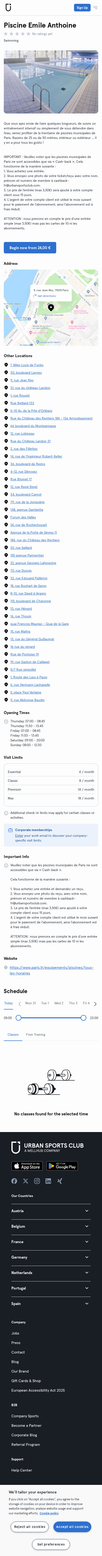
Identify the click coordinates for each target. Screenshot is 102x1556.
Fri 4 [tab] (86, 1003)
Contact (18, 1352)
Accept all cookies (72, 1527)
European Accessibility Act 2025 (38, 1390)
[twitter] (25, 1181)
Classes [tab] (13, 1034)
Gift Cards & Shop (26, 1380)
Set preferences (51, 1544)
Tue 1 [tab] (45, 1003)
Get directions (47, 296)
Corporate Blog (24, 1435)
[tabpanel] (51, 1082)
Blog (15, 1361)
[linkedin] (48, 1181)
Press (15, 1342)
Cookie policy (49, 1513)
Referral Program (25, 1444)
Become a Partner (26, 1425)
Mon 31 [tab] (30, 1003)
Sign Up (82, 7)
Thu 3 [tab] (73, 1003)
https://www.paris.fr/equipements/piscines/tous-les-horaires (52, 970)
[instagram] (37, 1181)
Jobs (15, 1333)
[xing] (60, 1181)
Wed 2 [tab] (58, 1003)
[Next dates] (95, 1004)
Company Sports (25, 1415)
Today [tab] (8, 1003)
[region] (51, 1520)
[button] (51, 1210)
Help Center (21, 1470)
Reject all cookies (29, 1527)
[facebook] (14, 1181)
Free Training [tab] (35, 1034)
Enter (19, 835)
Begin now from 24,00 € (30, 247)
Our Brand (20, 1371)
